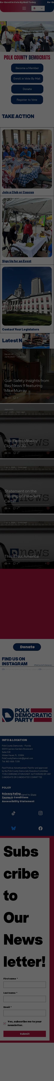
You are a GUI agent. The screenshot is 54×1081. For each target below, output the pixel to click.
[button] (46, 522)
